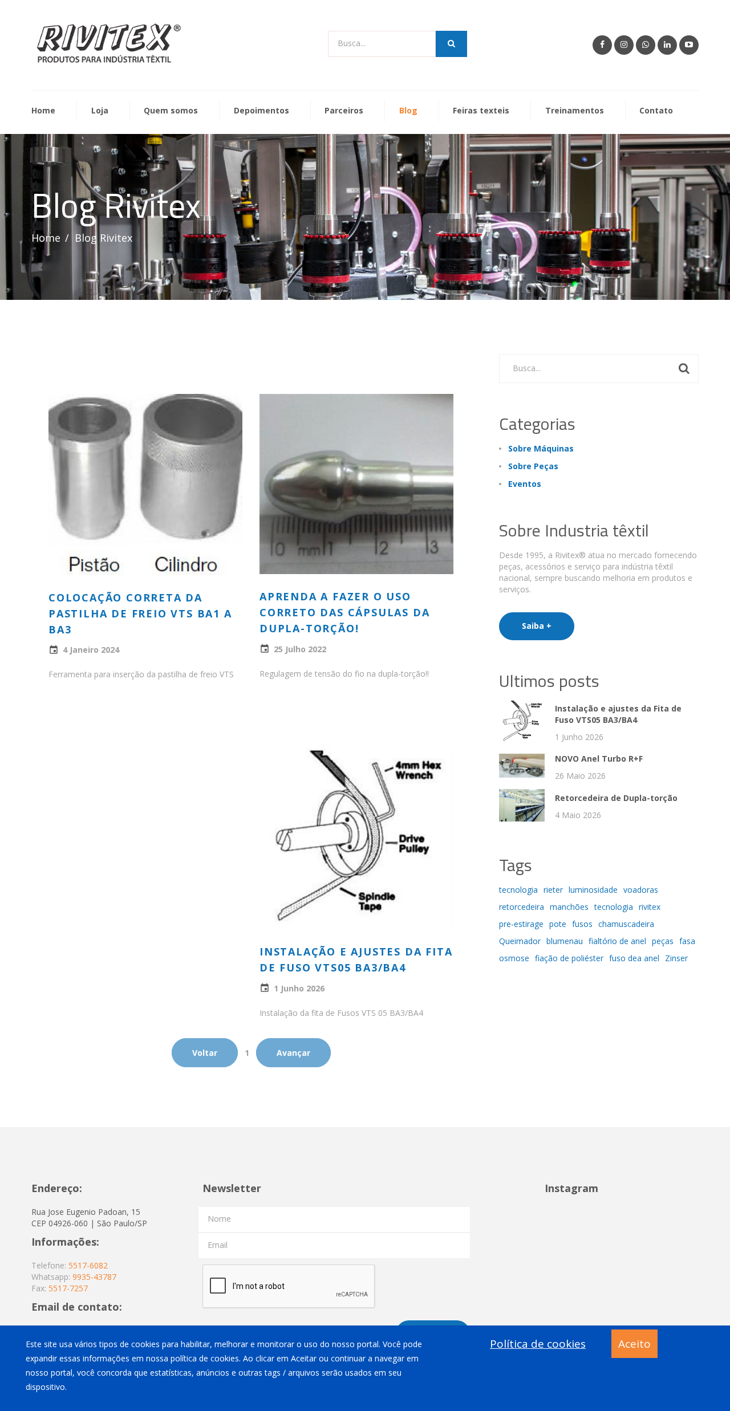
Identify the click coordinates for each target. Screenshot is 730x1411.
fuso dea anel (634, 958)
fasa (687, 941)
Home (43, 111)
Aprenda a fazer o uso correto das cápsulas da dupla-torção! (344, 612)
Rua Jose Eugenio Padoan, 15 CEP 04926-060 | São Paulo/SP (89, 1217)
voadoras (640, 889)
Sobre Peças (533, 466)
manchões (569, 906)
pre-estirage (521, 923)
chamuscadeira (626, 923)
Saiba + (536, 625)
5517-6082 (88, 1265)
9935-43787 (94, 1276)
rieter (553, 889)
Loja (99, 111)
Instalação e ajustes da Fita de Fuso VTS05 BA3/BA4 (618, 714)
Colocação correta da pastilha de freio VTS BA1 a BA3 (140, 613)
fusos (582, 923)
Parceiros (344, 111)
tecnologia (518, 889)
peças (663, 941)
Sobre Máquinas (541, 448)
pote (557, 923)
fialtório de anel (617, 941)
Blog (408, 111)
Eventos (524, 483)
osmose (514, 958)
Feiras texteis (481, 111)
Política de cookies (538, 1343)
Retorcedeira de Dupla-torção (616, 797)
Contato (656, 111)
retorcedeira (521, 906)
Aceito (634, 1343)
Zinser (676, 958)
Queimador (520, 941)
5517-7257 (68, 1288)
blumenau (564, 941)
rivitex (649, 906)
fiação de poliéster (569, 958)
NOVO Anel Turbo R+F (599, 758)
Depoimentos (261, 111)
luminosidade (593, 889)
